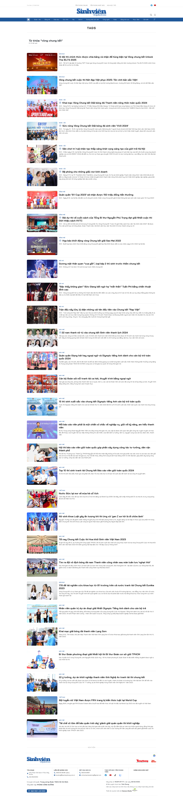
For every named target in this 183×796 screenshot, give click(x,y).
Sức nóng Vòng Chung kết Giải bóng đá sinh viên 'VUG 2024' (95, 125)
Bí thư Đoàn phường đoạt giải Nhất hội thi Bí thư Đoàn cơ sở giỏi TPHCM (99, 654)
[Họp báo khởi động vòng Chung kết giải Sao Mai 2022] (42, 246)
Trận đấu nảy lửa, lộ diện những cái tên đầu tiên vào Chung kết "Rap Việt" (99, 309)
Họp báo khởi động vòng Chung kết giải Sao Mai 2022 (91, 240)
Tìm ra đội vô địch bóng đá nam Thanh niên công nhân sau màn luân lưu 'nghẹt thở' (104, 562)
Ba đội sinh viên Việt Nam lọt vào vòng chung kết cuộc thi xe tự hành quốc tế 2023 (104, 792)
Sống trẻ (47, 19)
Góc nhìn (65, 19)
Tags (91, 28)
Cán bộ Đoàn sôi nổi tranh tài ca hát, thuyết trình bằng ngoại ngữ (95, 378)
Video (115, 19)
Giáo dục (56, 19)
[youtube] (155, 5)
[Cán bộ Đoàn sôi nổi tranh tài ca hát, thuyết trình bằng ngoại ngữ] (42, 384)
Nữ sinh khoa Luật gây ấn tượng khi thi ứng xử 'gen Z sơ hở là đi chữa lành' (101, 516)
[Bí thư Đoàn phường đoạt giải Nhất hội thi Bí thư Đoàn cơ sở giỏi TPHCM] (42, 659)
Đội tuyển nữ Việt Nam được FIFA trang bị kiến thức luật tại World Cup (98, 700)
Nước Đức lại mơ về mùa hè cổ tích (78, 493)
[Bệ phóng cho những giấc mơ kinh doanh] (42, 177)
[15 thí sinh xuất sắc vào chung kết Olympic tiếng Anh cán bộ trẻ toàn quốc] (42, 407)
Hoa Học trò (111, 5)
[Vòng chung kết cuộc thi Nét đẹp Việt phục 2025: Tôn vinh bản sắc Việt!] (42, 85)
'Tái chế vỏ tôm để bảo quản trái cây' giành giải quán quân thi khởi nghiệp (99, 723)
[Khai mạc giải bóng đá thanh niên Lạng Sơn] (42, 636)
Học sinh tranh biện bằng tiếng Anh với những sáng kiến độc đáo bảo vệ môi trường (105, 769)
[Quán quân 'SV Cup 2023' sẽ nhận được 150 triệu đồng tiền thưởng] (42, 200)
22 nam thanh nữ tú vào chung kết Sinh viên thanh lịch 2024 (95, 332)
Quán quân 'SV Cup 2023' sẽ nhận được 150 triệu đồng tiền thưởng (96, 194)
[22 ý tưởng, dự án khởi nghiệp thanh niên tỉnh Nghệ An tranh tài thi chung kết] (42, 682)
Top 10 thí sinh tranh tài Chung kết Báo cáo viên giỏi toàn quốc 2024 (96, 470)
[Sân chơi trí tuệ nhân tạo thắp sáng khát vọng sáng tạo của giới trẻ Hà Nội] (42, 154)
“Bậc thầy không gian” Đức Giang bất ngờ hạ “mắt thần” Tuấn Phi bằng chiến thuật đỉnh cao (105, 288)
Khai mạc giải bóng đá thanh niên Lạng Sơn (83, 631)
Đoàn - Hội (37, 19)
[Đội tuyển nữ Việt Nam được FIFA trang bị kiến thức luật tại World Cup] (42, 705)
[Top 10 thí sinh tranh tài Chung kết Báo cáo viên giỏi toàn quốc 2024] (42, 476)
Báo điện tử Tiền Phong (91, 12)
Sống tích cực (125, 19)
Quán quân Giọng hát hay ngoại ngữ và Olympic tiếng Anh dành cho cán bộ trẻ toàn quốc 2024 (104, 357)
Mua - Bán (136, 19)
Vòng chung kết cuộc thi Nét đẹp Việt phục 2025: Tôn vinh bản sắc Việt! (98, 79)
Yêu (73, 19)
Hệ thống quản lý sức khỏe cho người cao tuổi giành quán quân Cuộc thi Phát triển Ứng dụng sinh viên (107, 748)
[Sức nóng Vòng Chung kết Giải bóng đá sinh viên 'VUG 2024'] (42, 131)
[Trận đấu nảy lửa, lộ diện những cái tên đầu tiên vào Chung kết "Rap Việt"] (42, 315)
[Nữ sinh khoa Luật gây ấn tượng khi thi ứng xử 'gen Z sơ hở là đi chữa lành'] (42, 521)
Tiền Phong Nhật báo (97, 5)
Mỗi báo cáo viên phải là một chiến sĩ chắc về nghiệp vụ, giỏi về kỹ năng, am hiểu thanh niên (106, 426)
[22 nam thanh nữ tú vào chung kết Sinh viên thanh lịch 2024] (42, 338)
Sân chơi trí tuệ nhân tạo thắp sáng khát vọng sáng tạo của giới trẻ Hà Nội (103, 148)
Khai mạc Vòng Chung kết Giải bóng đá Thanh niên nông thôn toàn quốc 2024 (104, 102)
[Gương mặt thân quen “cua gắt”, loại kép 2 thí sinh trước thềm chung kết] (42, 269)
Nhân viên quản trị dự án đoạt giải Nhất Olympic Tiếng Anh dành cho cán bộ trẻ (102, 608)
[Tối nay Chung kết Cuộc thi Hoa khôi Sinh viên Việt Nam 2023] (42, 544)
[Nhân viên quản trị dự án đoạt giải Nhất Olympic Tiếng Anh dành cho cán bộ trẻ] (42, 613)
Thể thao (62, 490)
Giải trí (80, 19)
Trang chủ (28, 19)
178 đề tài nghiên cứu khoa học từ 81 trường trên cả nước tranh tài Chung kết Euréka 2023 (106, 587)
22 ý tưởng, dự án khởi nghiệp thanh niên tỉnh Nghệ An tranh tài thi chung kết (102, 677)
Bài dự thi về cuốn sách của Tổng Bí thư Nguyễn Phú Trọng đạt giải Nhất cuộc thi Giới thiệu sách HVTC (105, 219)
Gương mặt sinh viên (92, 19)
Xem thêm (154, 19)
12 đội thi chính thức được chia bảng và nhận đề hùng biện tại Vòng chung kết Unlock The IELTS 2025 (106, 58)
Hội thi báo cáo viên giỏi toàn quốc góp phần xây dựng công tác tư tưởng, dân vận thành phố (104, 449)
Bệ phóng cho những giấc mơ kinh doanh (84, 171)
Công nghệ (106, 19)
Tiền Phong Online (81, 5)
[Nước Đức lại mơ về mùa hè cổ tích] (42, 498)
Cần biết (145, 19)
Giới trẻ (61, 329)
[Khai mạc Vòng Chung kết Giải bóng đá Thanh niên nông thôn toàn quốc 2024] (42, 108)
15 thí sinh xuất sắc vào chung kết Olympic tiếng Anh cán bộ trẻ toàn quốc (100, 401)
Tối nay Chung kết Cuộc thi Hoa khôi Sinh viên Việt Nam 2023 (92, 539)
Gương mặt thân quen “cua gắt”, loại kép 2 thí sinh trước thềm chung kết (99, 263)
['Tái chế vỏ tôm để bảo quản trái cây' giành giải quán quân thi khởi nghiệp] (42, 728)
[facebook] (151, 5)
